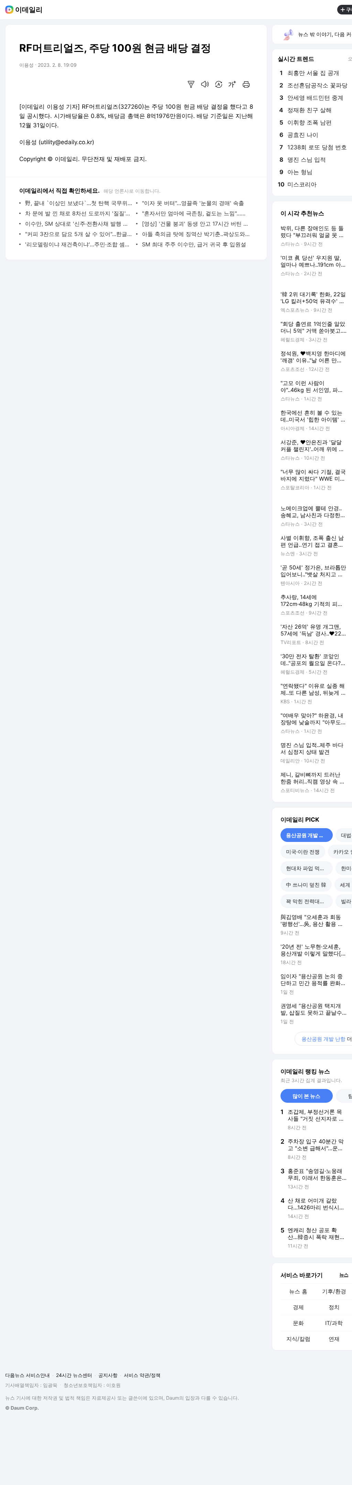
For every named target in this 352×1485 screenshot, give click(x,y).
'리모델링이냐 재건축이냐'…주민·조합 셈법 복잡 (79, 244)
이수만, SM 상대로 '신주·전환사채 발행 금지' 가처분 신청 (79, 223)
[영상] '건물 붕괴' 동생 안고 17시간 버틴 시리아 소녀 (196, 223)
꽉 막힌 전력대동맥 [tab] (308, 901)
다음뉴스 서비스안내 (27, 1375)
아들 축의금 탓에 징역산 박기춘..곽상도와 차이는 (196, 234)
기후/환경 (334, 1291)
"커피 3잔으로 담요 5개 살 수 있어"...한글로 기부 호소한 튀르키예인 (79, 234)
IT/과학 (334, 1323)
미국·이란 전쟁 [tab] (303, 851)
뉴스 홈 (298, 1291)
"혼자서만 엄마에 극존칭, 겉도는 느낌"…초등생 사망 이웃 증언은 (196, 213)
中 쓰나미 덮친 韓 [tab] (306, 885)
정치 (334, 1307)
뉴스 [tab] (343, 1274)
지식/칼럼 (298, 1338)
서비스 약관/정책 (142, 1375)
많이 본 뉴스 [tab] (306, 1096)
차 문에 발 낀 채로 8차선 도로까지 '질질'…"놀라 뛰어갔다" (79, 213)
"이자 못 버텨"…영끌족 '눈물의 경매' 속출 (193, 203)
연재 (334, 1338)
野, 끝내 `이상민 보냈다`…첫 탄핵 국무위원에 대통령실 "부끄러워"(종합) (79, 203)
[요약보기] (191, 84)
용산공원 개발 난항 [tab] (307, 835)
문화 (298, 1323)
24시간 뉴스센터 (74, 1375)
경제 (298, 1307)
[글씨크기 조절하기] (232, 84)
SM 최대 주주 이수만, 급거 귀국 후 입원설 (194, 244)
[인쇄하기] (246, 84)
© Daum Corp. (22, 1408)
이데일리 (29, 9)
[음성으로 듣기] (205, 84)
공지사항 (108, 1375)
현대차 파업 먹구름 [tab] (308, 868)
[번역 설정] (219, 84)
